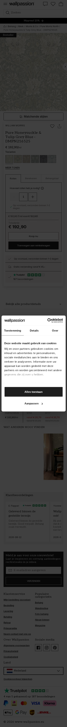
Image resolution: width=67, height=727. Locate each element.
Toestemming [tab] (12, 330)
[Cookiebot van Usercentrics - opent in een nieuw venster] (48, 320)
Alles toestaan (33, 391)
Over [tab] (55, 330)
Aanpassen (31, 403)
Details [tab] (34, 330)
